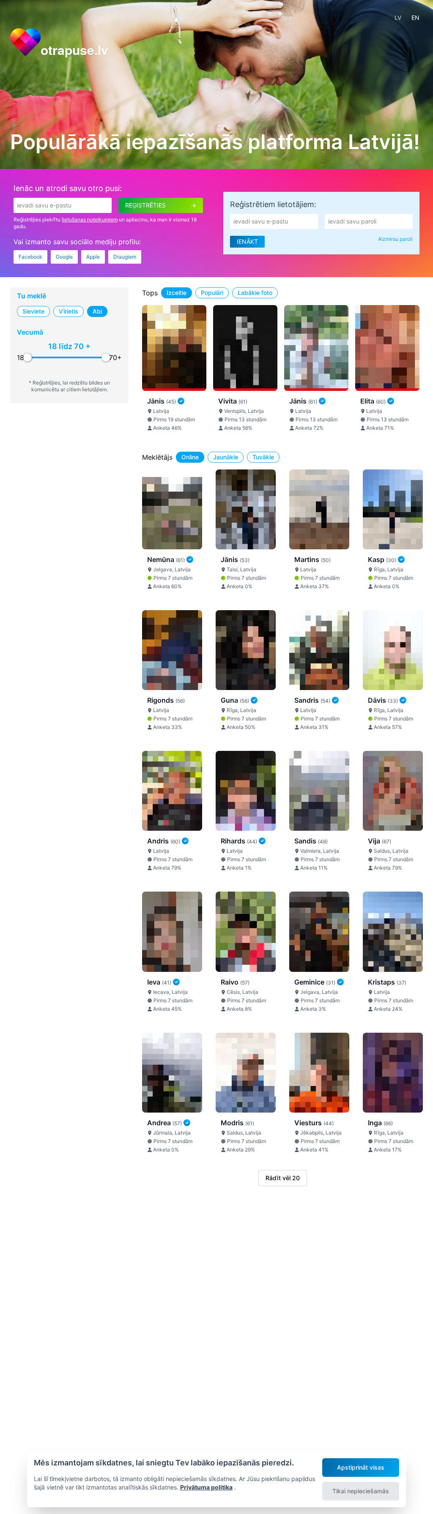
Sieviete (33, 311)
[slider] (27, 357)
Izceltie (176, 292)
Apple (93, 257)
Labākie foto (255, 292)
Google (64, 257)
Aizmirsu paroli (395, 239)
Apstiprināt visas (360, 1467)
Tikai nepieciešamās (360, 1491)
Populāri (212, 292)
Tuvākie (263, 457)
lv (398, 17)
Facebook (30, 257)
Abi (97, 311)
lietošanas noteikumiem (90, 219)
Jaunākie (225, 457)
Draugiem (124, 257)
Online (190, 457)
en (415, 17)
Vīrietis (68, 311)
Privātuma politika (206, 1487)
